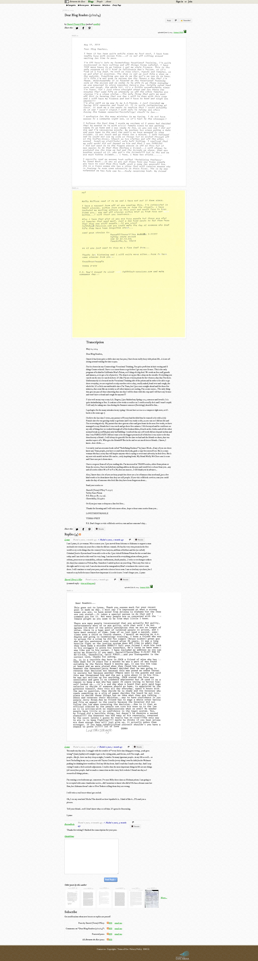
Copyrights (111, 949)
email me (118, 923)
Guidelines (69, 836)
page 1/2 (75, 36)
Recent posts (84, 5)
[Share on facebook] (83, 28)
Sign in (179, 1)
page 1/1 (70, 591)
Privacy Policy (136, 949)
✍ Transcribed (185, 21)
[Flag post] (176, 20)
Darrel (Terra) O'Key (76, 24)
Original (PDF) (178, 32)
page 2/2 (75, 188)
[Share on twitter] (77, 28)
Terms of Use (122, 949)
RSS (110, 923)
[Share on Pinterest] (89, 28)
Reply (169, 21)
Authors (107, 5)
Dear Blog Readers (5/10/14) (82, 15)
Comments (96, 5)
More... (164, 897)
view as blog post (88, 583)
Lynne (67, 539)
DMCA (146, 949)
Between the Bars (77, 1)
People (99, 1)
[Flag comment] (130, 540)
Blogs (91, 1)
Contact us (101, 949)
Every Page (116, 5)
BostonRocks (69, 824)
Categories (72, 5)
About (108, 1)
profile (96, 24)
